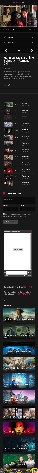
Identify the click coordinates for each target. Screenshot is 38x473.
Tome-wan (25, 176)
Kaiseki (24, 103)
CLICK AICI (28, 287)
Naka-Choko (26, 163)
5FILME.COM (24, 294)
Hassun (24, 117)
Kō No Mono (26, 169)
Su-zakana (25, 149)
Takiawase (25, 123)
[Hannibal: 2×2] (6, 50)
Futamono (25, 136)
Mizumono (25, 182)
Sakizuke (25, 110)
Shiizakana (25, 156)
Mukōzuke (25, 130)
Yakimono (25, 143)
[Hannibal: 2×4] (31, 50)
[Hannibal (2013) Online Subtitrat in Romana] (19, 50)
